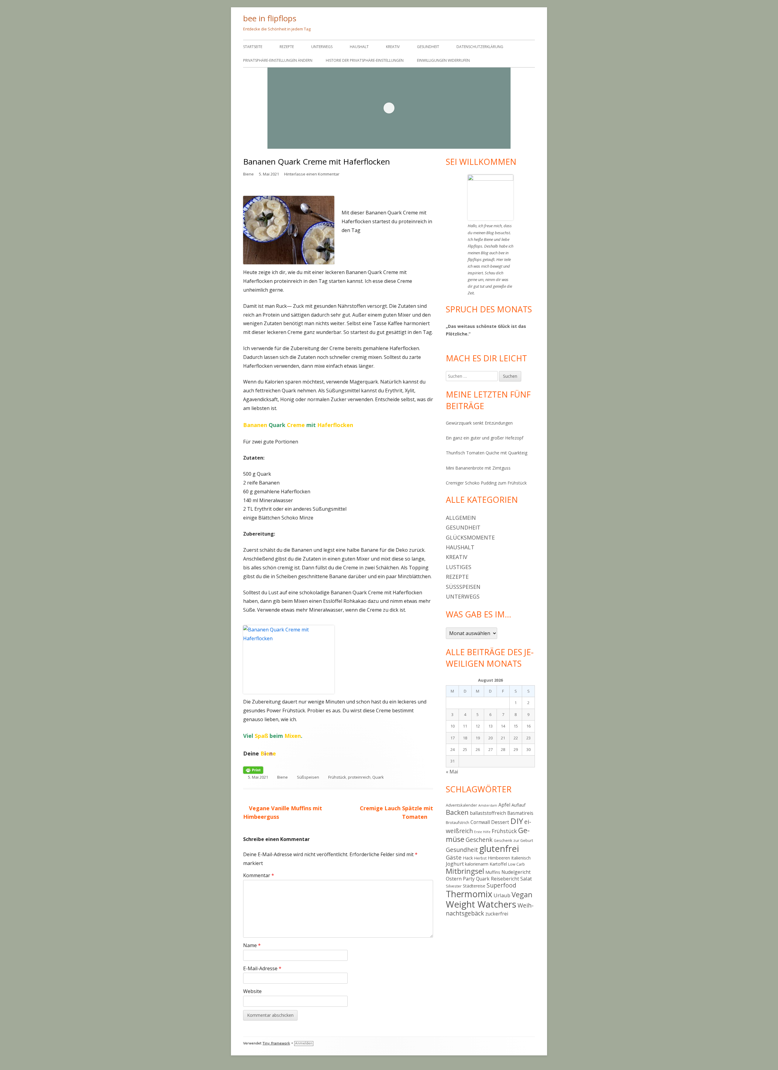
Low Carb (516, 864)
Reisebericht (505, 878)
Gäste (454, 857)
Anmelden (303, 1043)
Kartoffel (498, 864)
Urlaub (502, 895)
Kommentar (258, 875)
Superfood (501, 885)
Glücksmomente (470, 537)
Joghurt (455, 863)
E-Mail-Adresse (262, 968)
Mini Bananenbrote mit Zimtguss (478, 468)
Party (469, 878)
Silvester (454, 886)
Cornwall (480, 822)
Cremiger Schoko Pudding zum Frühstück (486, 483)
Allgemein (461, 517)
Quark (378, 777)
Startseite (252, 46)
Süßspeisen (308, 777)
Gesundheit (428, 46)
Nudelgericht (516, 872)
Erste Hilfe (482, 832)
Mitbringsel (465, 871)
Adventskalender (461, 805)
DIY (516, 820)
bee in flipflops (269, 18)
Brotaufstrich (457, 822)
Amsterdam (487, 805)
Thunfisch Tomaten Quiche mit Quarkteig (486, 453)
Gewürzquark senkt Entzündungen (479, 423)
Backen (457, 812)
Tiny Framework (276, 1043)
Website (252, 991)
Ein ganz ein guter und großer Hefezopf (484, 438)
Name (252, 945)
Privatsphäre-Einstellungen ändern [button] (277, 60)
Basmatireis (520, 813)
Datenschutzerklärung (479, 46)
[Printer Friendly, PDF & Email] (253, 770)
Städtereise (474, 886)
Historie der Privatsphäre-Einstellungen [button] (365, 60)
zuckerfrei (496, 913)
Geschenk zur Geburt (513, 840)
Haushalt (359, 46)
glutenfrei (499, 848)
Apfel (504, 804)
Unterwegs (321, 46)
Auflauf (518, 805)
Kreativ (393, 46)
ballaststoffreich (488, 813)
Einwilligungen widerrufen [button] (443, 60)
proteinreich (359, 777)
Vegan (521, 894)
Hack (468, 858)
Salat (526, 878)
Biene (248, 174)
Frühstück (337, 777)
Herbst (480, 858)
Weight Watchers (481, 904)
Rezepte (287, 46)
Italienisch (521, 858)
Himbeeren (499, 858)
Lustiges (458, 567)
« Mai (452, 771)
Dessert (500, 822)
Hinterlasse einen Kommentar (311, 174)
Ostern (454, 878)
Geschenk (479, 840)
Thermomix (469, 894)
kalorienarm (476, 864)
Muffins (492, 872)
